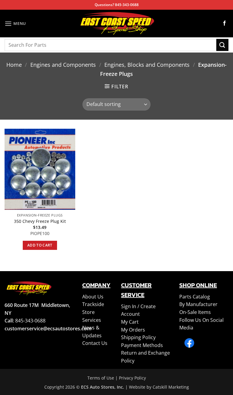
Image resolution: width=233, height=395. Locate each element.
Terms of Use (100, 378)
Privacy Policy (132, 378)
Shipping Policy (138, 337)
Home (14, 64)
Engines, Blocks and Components (147, 64)
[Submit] (222, 45)
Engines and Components (63, 64)
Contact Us (94, 343)
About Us (92, 296)
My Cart (130, 321)
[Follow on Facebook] (224, 23)
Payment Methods (142, 345)
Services (91, 320)
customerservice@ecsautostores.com (48, 328)
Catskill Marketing (171, 387)
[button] (15, 23)
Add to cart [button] (39, 245)
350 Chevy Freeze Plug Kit (40, 221)
